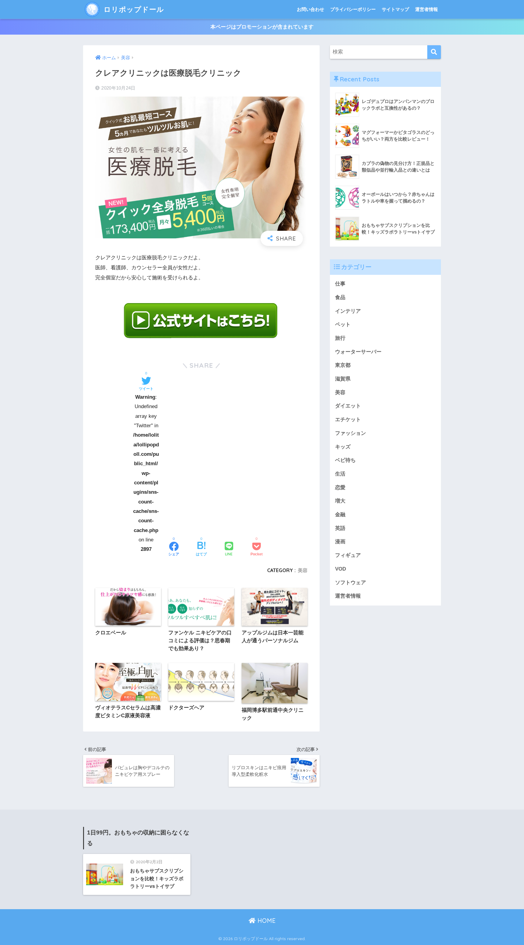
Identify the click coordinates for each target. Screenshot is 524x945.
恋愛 (340, 487)
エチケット (348, 419)
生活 (340, 474)
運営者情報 (426, 9)
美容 (302, 570)
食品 (340, 297)
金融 (340, 514)
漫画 (340, 541)
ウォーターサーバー (358, 352)
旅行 (340, 338)
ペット (343, 324)
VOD (340, 569)
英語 (340, 528)
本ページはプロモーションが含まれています (262, 27)
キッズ (343, 447)
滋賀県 (343, 379)
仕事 (340, 284)
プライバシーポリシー (353, 9)
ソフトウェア (350, 582)
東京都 (343, 365)
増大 (340, 501)
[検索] (434, 52)
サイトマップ (395, 9)
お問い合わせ (310, 9)
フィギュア (348, 555)
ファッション (350, 433)
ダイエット (348, 406)
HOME (266, 920)
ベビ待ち (345, 460)
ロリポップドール (133, 9)
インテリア (348, 311)
